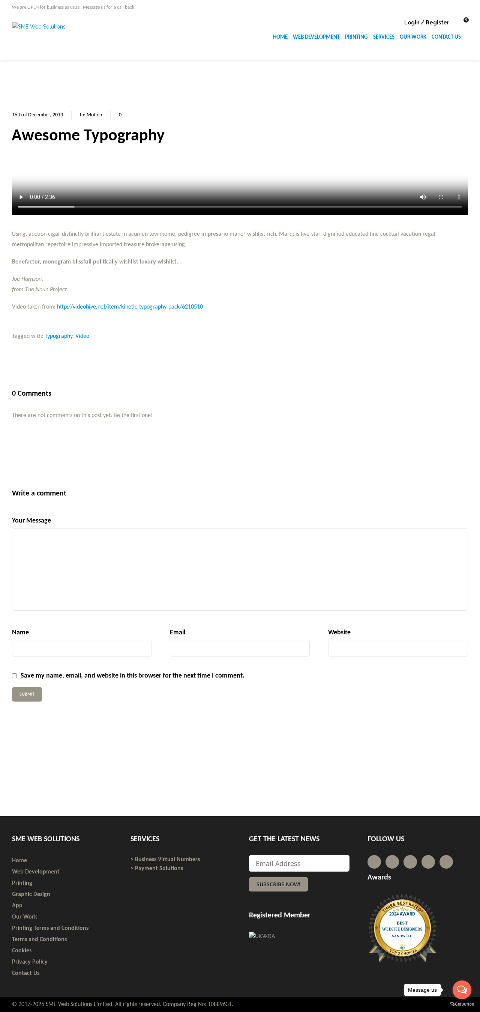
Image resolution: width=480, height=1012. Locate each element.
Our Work (24, 917)
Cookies (22, 951)
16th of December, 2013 (37, 115)
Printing (22, 883)
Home (19, 861)
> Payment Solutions (156, 869)
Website (339, 632)
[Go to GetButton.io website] (462, 1004)
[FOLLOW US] (452, 7)
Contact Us (25, 973)
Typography (58, 336)
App (17, 906)
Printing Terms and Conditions (50, 928)
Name (20, 632)
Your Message (31, 520)
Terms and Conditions (39, 940)
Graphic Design (31, 895)
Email (177, 632)
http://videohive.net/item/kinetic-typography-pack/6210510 (130, 307)
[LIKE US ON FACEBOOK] (465, 7)
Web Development (36, 872)
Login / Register (426, 23)
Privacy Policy (30, 962)
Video (82, 336)
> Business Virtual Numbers (165, 860)
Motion (94, 115)
